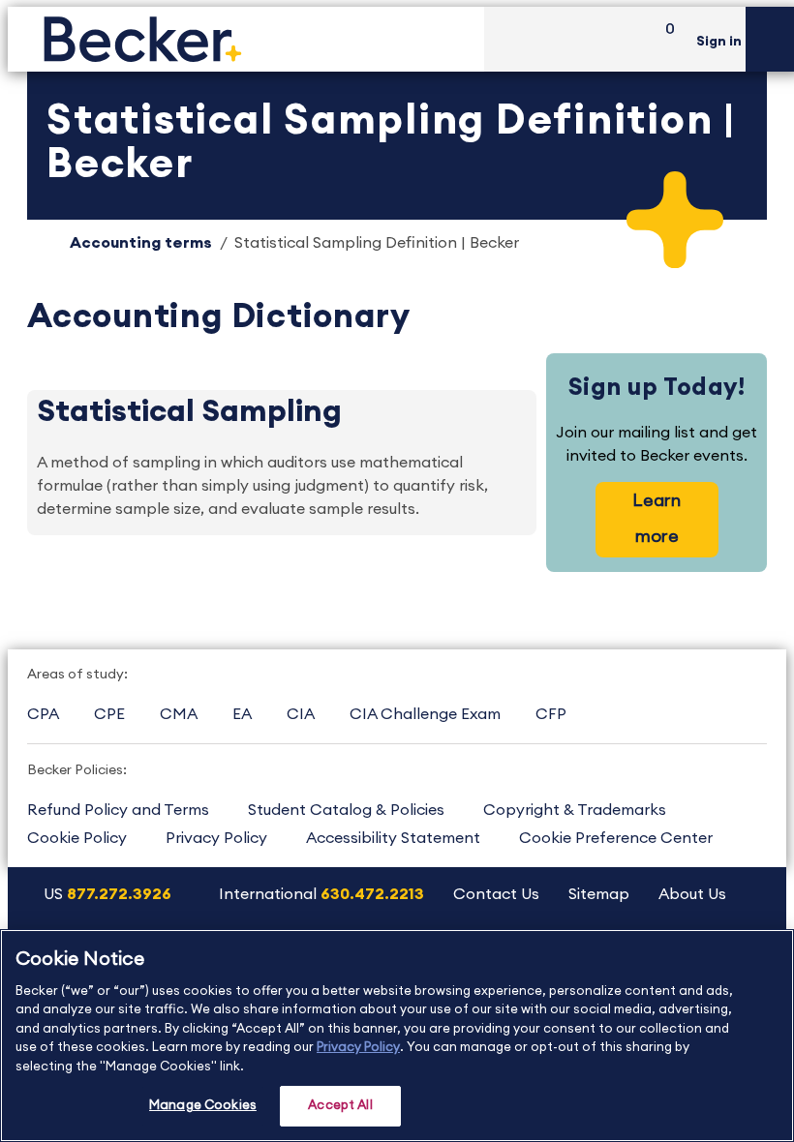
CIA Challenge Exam (425, 714)
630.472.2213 (372, 894)
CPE (109, 714)
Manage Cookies (203, 1105)
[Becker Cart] (663, 39)
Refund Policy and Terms (118, 810)
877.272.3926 (119, 894)
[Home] (246, 39)
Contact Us (496, 894)
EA (242, 714)
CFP (550, 714)
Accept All (340, 1105)
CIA (301, 714)
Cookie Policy (77, 838)
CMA (179, 714)
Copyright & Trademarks (574, 810)
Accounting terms (141, 243)
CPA (43, 714)
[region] (397, 1035)
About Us (692, 894)
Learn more (656, 518)
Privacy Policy (216, 838)
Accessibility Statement (393, 838)
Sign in (719, 41)
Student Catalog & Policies (346, 810)
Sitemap (598, 894)
